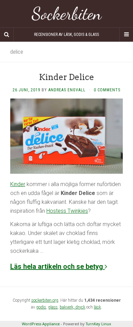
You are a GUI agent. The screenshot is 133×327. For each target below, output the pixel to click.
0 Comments (107, 90)
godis (41, 307)
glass (53, 307)
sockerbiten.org (44, 300)
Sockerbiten (67, 13)
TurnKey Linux (98, 323)
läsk (97, 307)
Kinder (17, 184)
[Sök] (7, 34)
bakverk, (67, 307)
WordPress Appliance (41, 323)
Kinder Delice (66, 77)
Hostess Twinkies (67, 211)
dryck (80, 307)
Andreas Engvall (67, 90)
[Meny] (126, 34)
